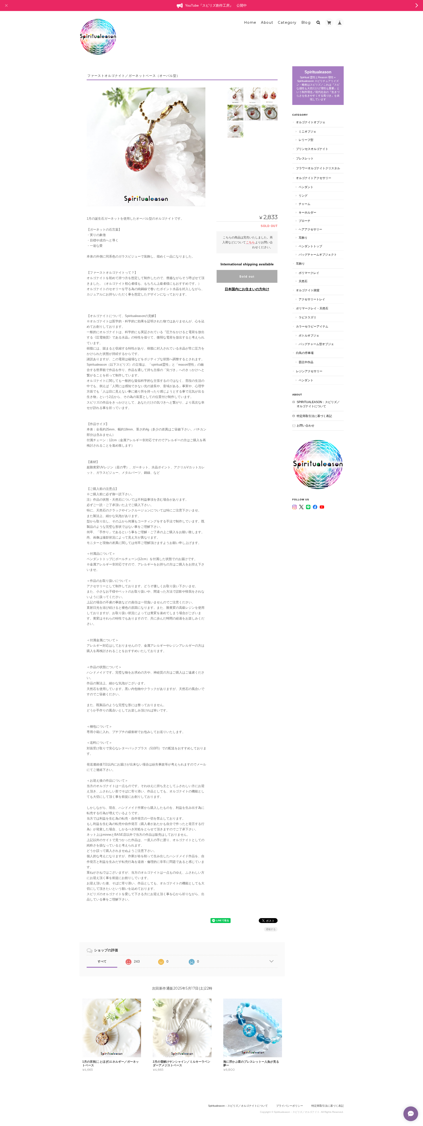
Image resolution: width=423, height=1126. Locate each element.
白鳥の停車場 (305, 352)
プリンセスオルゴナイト (312, 148)
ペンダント (306, 187)
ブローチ (304, 220)
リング (303, 195)
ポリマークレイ (309, 272)
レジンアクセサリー (309, 371)
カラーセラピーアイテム (312, 326)
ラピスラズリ (307, 317)
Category (287, 22)
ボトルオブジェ (309, 335)
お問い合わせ (305, 425)
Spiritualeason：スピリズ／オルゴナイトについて (318, 404)
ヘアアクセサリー (310, 229)
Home (250, 22)
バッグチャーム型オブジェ (316, 344)
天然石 (303, 281)
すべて (102, 961)
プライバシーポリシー (289, 1105)
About (267, 22)
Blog (306, 22)
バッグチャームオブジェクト (318, 254)
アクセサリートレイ (312, 299)
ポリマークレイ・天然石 (312, 308)
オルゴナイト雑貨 (307, 290)
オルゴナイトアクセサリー (313, 178)
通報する (271, 929)
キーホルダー (307, 212)
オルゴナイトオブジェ (310, 122)
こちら (250, 242)
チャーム (304, 203)
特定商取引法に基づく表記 (314, 415)
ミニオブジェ (307, 131)
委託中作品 (306, 362)
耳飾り (303, 237)
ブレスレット (305, 158)
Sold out (247, 276)
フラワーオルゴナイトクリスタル (318, 168)
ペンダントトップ (310, 246)
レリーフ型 (306, 139)
